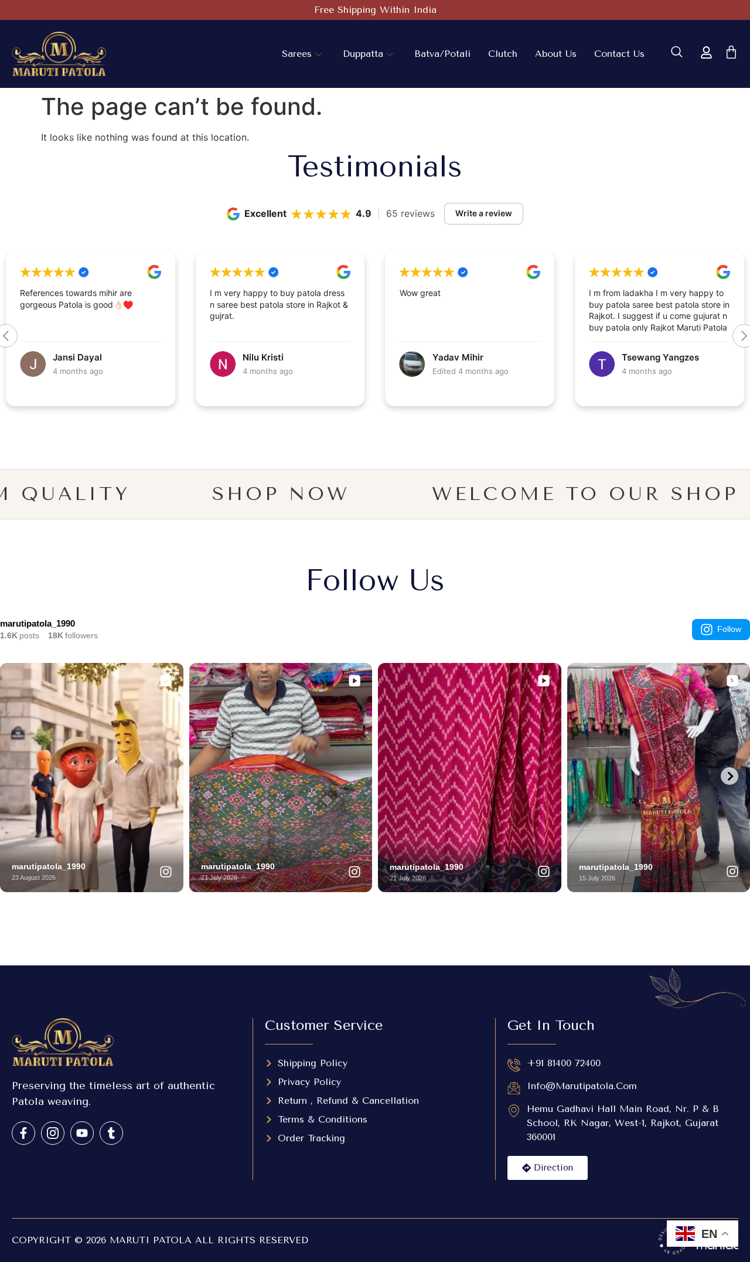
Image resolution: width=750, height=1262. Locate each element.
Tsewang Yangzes (471, 357)
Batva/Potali (442, 53)
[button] (676, 54)
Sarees (297, 53)
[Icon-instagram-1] (52, 1133)
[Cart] (731, 52)
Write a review (483, 213)
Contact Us (619, 53)
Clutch (502, 53)
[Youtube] (82, 1133)
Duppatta (363, 53)
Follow (729, 629)
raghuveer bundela (662, 357)
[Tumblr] (111, 1133)
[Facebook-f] (23, 1133)
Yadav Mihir (268, 357)
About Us (556, 53)
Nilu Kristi (73, 357)
